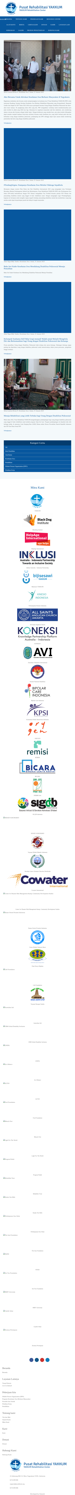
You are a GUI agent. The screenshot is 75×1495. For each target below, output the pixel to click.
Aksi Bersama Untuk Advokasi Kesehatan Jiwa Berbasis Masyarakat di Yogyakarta (37, 97)
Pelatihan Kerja (10, 470)
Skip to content (28, 2)
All (6, 447)
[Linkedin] (47, 1360)
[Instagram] (37, 1360)
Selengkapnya (7, 123)
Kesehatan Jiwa (10, 459)
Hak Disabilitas (10, 451)
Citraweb (42, 1494)
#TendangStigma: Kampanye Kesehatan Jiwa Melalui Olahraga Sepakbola (33, 185)
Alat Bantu (8, 455)
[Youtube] (42, 1360)
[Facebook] (31, 1360)
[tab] (37, 447)
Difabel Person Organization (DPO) (16, 466)
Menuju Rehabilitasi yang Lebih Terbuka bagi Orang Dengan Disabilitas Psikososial (37, 416)
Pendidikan (8, 462)
